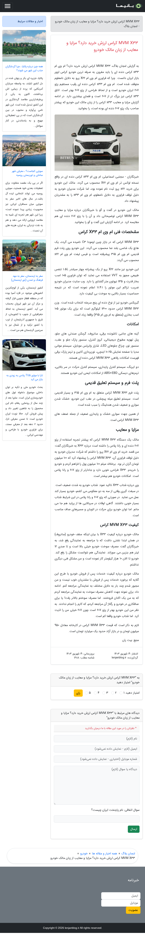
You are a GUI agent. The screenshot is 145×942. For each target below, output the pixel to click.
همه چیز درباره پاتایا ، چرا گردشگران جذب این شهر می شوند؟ (24, 69)
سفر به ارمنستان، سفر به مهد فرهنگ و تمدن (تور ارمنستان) (27, 278)
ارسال (133, 829)
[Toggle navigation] (7, 6)
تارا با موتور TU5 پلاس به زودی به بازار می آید (24, 377)
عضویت (133, 910)
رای (78, 693)
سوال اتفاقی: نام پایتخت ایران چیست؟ (115, 810)
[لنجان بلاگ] (129, 6)
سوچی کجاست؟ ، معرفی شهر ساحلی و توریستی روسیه (27, 173)
